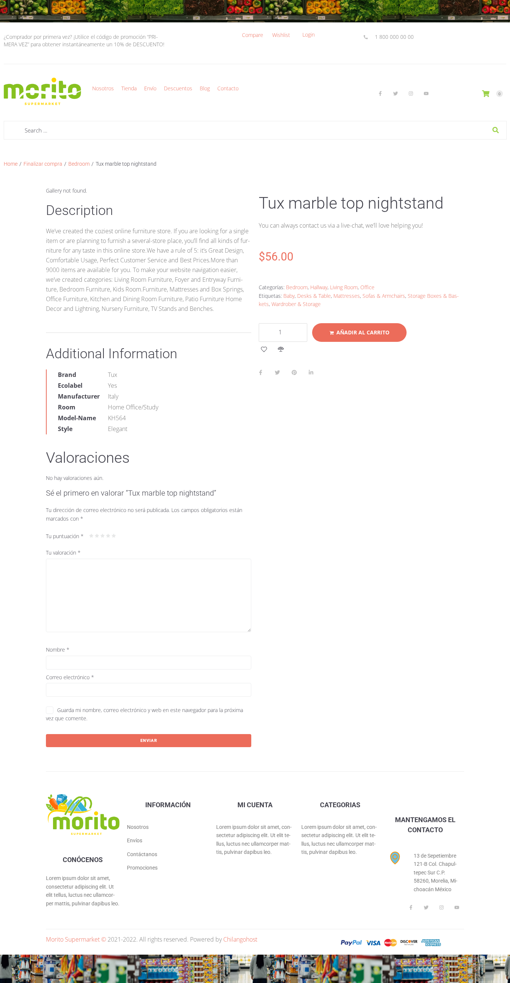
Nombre (57, 649)
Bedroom (79, 164)
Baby (289, 295)
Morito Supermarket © (76, 939)
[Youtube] (426, 93)
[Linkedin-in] (311, 372)
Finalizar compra (43, 164)
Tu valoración (63, 552)
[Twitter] (395, 93)
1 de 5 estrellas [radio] (91, 536)
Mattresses (346, 295)
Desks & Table (314, 295)
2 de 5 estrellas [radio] (97, 536)
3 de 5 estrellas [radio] (102, 536)
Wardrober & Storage (296, 304)
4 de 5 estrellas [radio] (108, 536)
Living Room (344, 287)
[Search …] (255, 130)
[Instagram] (411, 93)
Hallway (318, 287)
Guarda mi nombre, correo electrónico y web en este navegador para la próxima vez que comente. (144, 714)
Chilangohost (240, 939)
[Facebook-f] (380, 93)
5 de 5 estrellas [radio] (114, 536)
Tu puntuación (65, 536)
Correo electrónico (70, 677)
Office (367, 287)
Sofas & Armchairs (384, 295)
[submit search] (495, 130)
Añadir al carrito (362, 332)
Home (11, 164)
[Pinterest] (294, 372)
